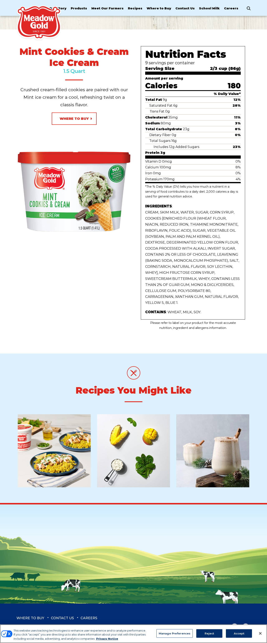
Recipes (135, 8)
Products (79, 8)
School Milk (209, 8)
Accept (239, 633)
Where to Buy (159, 8)
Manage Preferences (174, 633)
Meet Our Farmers (107, 8)
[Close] (260, 633)
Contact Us (185, 8)
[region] (133, 633)
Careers (231, 8)
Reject (209, 633)
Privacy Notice (107, 638)
